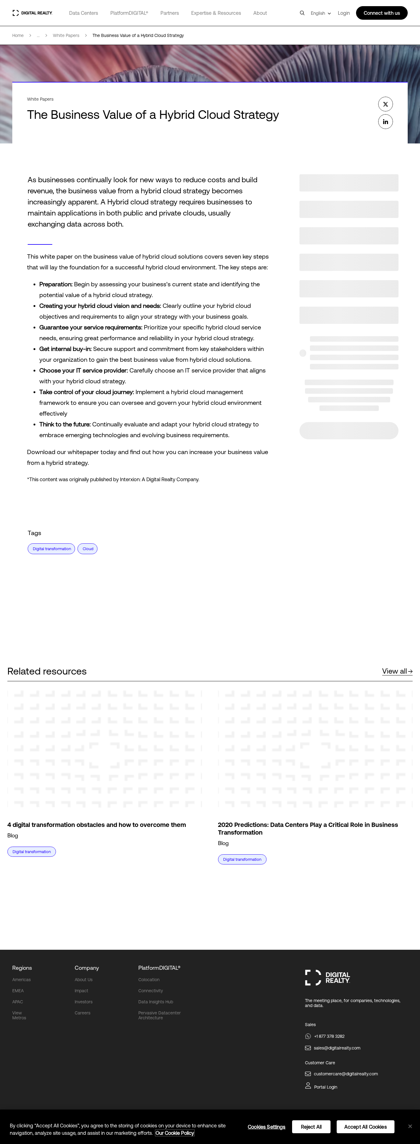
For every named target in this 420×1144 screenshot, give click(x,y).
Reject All (311, 1127)
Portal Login (325, 1087)
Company (87, 968)
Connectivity (150, 990)
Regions (22, 968)
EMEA (18, 990)
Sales (310, 1024)
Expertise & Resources (216, 13)
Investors (84, 1001)
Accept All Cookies (365, 1127)
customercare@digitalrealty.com (346, 1073)
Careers (82, 1012)
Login (344, 13)
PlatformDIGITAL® (129, 13)
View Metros (19, 1015)
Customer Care (320, 1062)
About (260, 13)
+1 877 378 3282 (329, 1036)
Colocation (149, 979)
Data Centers (83, 13)
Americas (21, 979)
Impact (81, 990)
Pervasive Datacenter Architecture (159, 1015)
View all (394, 671)
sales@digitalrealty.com (337, 1047)
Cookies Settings (267, 1127)
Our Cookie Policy (175, 1133)
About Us (84, 979)
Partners (169, 13)
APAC (17, 1001)
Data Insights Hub (155, 1001)
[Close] (410, 1126)
